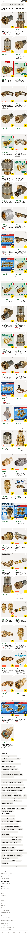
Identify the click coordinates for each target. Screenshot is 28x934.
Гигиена (2, 893)
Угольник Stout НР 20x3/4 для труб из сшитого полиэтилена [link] (7, 671)
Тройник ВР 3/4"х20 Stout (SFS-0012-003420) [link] (20, 548)
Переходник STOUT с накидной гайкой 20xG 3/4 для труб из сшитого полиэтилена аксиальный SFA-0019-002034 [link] (20, 695)
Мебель (2, 890)
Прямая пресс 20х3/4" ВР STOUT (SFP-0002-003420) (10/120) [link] (7, 596)
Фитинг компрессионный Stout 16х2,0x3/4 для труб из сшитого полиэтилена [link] (20, 621)
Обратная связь (4, 921)
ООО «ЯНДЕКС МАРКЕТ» (9, 927)
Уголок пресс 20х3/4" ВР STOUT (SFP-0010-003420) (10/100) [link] (7, 106)
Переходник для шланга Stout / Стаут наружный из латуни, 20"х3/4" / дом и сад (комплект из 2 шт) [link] (7, 621)
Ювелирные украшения (5, 917)
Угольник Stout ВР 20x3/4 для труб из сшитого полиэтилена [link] (7, 696)
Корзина (19, 932)
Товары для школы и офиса (6, 908)
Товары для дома (4, 898)
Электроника (3, 895)
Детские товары (4, 915)
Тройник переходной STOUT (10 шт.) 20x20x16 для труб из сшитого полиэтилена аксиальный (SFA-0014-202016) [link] (7, 646)
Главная (3, 932)
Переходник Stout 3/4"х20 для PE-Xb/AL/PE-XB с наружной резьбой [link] (20, 326)
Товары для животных (5, 912)
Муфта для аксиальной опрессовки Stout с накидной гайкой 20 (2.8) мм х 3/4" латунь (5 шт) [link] (7, 352)
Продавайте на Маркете (6, 875)
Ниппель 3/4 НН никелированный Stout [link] (6, 450)
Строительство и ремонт (6, 914)
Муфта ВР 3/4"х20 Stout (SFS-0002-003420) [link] (20, 352)
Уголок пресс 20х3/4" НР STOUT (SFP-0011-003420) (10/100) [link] (20, 202)
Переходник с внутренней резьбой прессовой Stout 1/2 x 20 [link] (20, 597)
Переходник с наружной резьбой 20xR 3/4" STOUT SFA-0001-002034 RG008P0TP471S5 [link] (20, 646)
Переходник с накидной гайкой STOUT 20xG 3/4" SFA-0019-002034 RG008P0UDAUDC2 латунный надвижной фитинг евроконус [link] (7, 81)
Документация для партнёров (7, 876)
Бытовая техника (4, 891)
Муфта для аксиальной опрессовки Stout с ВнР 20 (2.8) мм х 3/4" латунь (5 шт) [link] (7, 154)
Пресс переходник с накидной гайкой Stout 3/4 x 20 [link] (7, 377)
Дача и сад (3, 905)
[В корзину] (12, 26)
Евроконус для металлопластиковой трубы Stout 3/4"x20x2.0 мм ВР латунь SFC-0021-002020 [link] (7, 227)
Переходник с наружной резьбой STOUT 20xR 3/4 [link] (20, 671)
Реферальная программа (6, 883)
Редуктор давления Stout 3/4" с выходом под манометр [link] (7, 425)
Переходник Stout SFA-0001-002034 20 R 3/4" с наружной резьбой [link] (7, 498)
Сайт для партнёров (5, 878)
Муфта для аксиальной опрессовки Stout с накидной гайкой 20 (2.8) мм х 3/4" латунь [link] (20, 179)
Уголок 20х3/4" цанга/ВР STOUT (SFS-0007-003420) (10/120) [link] (20, 154)
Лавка (8, 932)
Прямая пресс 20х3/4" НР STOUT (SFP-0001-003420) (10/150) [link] (20, 32)
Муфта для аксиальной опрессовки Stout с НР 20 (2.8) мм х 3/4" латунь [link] (20, 301)
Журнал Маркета (4, 925)
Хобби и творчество (5, 903)
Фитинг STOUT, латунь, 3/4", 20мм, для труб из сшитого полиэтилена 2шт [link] (20, 498)
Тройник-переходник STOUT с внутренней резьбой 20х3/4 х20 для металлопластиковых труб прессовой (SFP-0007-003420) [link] (20, 252)
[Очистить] (22, 4)
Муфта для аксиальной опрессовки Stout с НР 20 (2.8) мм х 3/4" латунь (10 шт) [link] (20, 277)
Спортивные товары (5, 910)
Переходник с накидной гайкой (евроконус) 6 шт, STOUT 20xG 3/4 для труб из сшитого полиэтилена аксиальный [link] (7, 523)
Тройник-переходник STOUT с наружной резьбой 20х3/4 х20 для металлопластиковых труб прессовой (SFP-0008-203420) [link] (20, 227)
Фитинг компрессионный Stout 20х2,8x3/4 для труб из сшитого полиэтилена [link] (20, 573)
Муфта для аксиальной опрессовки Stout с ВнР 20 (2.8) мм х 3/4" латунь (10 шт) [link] (20, 81)
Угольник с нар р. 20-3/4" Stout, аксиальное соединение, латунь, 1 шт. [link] (6, 573)
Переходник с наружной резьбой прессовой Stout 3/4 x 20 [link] (20, 377)
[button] (26, 5)
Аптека (2, 900)
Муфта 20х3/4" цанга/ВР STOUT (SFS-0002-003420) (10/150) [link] (7, 202)
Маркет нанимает (4, 923)
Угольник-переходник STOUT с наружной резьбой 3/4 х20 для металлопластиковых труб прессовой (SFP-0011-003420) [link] (7, 326)
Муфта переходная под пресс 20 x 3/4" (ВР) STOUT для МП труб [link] (20, 57)
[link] (9, 756)
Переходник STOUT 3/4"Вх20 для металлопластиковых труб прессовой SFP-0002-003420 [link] (7, 130)
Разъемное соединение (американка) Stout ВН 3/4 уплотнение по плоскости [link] (20, 474)
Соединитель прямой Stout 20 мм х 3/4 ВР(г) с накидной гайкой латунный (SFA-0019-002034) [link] (7, 745)
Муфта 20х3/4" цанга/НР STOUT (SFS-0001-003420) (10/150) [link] (7, 56)
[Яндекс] (10, 929)
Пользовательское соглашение (7, 920)
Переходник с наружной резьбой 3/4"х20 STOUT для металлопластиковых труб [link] (7, 179)
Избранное (14, 932)
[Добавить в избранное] (12, 13)
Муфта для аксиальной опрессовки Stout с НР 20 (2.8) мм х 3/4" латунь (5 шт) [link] (7, 301)
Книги (2, 907)
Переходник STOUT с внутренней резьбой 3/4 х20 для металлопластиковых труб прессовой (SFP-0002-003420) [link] (20, 130)
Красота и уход (4, 902)
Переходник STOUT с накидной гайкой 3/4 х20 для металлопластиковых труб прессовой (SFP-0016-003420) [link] (7, 32)
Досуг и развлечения (5, 888)
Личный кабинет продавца (6, 873)
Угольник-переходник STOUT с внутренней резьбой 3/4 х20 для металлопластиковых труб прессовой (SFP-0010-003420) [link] (20, 106)
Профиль (25, 932)
